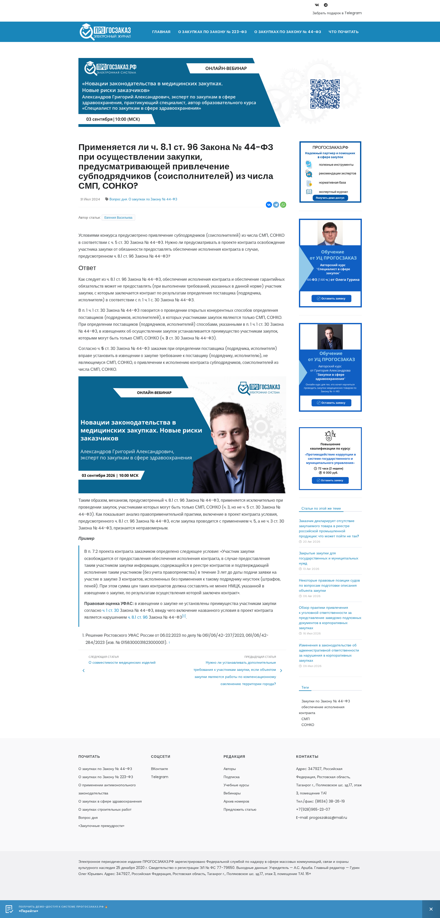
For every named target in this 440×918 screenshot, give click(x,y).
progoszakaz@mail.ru (328, 817)
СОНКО (307, 724)
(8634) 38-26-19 (330, 801)
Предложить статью (240, 809)
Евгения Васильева (118, 217)
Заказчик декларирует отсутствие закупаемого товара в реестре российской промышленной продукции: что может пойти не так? (329, 528)
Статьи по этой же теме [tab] (321, 508)
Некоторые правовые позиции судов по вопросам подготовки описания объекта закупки (329, 585)
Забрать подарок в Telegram (337, 13)
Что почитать (344, 31)
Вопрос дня (118, 199)
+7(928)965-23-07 (313, 809)
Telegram (159, 776)
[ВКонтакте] (269, 205)
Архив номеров (236, 801)
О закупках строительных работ (104, 809)
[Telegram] (276, 205)
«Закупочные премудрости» (101, 825)
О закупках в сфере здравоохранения (110, 801)
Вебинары (232, 793)
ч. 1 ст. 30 (110, 610)
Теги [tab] (305, 687)
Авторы (230, 768)
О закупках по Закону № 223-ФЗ (212, 31)
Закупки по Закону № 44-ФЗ (325, 701)
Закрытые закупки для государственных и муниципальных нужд (328, 558)
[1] (184, 616)
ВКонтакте (159, 768)
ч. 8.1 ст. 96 (138, 617)
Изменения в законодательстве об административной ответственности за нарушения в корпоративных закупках (329, 653)
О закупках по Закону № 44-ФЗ (287, 31)
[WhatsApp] (283, 205)
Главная (161, 31)
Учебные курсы (236, 785)
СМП (305, 718)
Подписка (232, 776)
